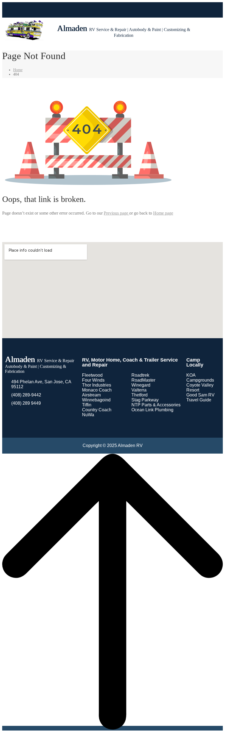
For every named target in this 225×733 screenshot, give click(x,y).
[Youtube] (108, 10)
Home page (163, 213)
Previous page (116, 213)
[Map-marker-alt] (127, 10)
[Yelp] (117, 10)
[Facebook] (98, 10)
